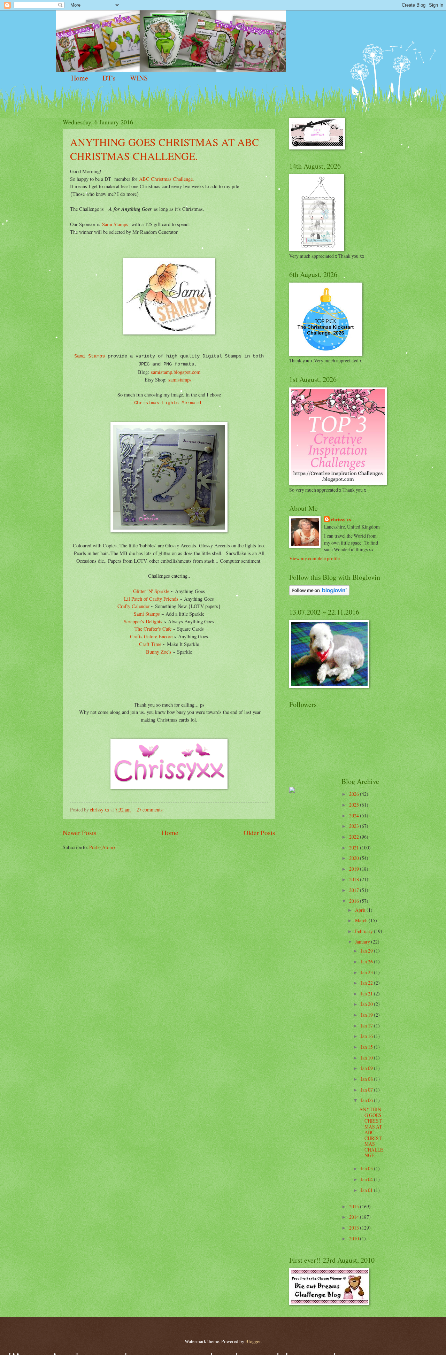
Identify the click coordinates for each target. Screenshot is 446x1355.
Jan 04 (367, 1179)
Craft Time (150, 644)
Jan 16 (367, 1036)
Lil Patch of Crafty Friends (151, 598)
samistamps (180, 379)
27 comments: (151, 809)
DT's (109, 78)
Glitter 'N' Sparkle (151, 591)
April (361, 910)
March (362, 920)
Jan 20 (367, 1004)
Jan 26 (367, 961)
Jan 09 (367, 1068)
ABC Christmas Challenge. (166, 179)
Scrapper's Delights (143, 621)
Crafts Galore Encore (151, 636)
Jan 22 (367, 982)
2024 (354, 815)
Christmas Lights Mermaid (169, 403)
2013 (354, 1227)
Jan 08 (367, 1079)
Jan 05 (367, 1168)
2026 (354, 794)
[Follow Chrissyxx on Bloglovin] (319, 593)
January (363, 941)
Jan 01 (367, 1190)
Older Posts (259, 832)
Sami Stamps (115, 224)
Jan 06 (367, 1100)
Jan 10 (367, 1057)
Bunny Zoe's (159, 651)
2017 (354, 890)
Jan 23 (367, 972)
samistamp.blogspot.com (174, 372)
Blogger (253, 1341)
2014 (354, 1217)
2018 (354, 879)
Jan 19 (367, 1014)
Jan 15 (367, 1047)
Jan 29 (367, 950)
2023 (354, 826)
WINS (139, 78)
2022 (354, 836)
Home (79, 78)
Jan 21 (367, 993)
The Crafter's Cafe (153, 628)
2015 (354, 1206)
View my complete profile (314, 558)
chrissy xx (341, 519)
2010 (354, 1238)
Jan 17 (367, 1025)
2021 (354, 847)
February (364, 931)
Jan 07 (367, 1089)
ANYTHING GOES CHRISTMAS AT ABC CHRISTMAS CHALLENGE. (164, 149)
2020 (354, 858)
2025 (354, 804)
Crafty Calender (134, 606)
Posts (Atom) (102, 847)
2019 (354, 868)
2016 (354, 901)
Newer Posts (80, 832)
